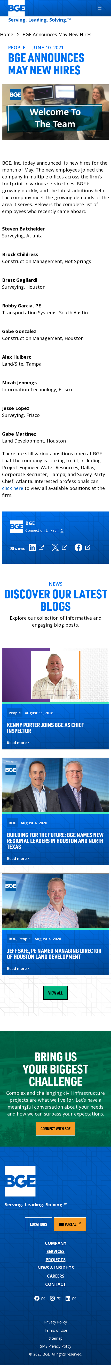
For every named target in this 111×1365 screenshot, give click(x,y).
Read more (17, 743)
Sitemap (55, 1338)
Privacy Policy (55, 1322)
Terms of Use (55, 1330)
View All (55, 993)
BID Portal (72, 1225)
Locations (38, 1224)
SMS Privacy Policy (55, 1346)
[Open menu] (97, 7)
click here (12, 488)
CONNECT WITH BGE (55, 1128)
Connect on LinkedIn (42, 530)
